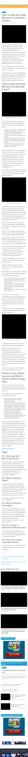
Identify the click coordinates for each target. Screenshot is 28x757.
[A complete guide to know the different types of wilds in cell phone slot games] (14, 572)
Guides (4, 12)
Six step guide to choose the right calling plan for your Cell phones (14, 609)
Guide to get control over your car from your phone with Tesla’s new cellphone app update (13, 631)
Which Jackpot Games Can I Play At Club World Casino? (14, 563)
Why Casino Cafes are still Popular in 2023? (17, 705)
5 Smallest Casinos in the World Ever (13, 671)
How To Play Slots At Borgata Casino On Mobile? (13, 557)
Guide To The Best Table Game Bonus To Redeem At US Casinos (18, 696)
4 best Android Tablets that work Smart (11, 684)
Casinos (4, 667)
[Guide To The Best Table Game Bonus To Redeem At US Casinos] (5, 694)
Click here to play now (8, 448)
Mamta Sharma (13, 673)
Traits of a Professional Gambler (9, 690)
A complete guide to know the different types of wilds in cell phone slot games (13, 587)
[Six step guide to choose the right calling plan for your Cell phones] (14, 594)
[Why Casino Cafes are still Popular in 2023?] (5, 704)
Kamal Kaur (13, 22)
